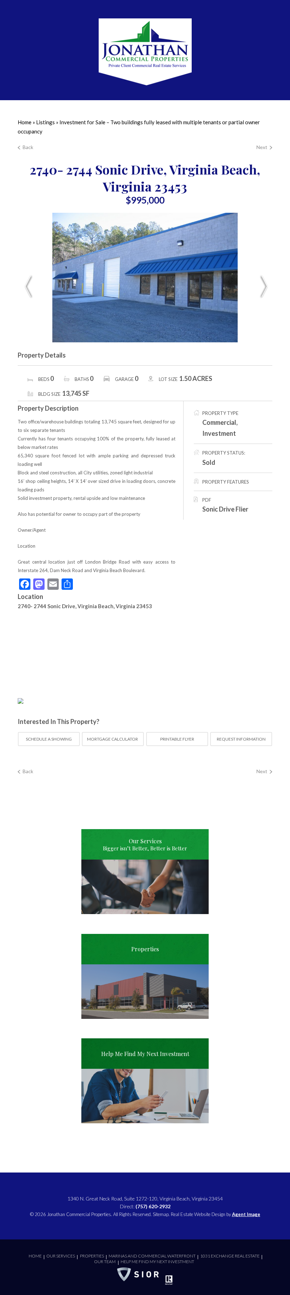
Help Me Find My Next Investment (157, 1261)
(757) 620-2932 (152, 1206)
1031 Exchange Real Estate (230, 1256)
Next (261, 147)
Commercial (219, 422)
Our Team (105, 1261)
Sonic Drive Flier (225, 509)
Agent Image (246, 1214)
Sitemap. (161, 1214)
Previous (28, 286)
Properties (92, 1256)
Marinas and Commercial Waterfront (152, 1256)
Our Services (60, 1256)
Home (35, 1256)
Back (28, 147)
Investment (219, 433)
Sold (208, 462)
